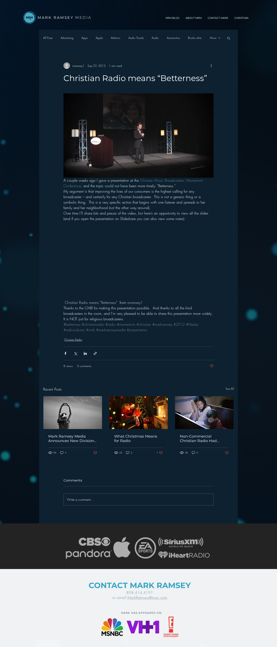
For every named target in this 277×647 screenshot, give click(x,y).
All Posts (48, 38)
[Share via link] (95, 353)
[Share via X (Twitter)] (75, 353)
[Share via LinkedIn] (85, 353)
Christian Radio (73, 340)
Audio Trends (136, 38)
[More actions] (211, 65)
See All (229, 389)
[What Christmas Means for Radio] (138, 412)
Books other (195, 38)
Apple (99, 38)
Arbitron (115, 38)
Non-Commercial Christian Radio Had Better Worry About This (202, 438)
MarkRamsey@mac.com (147, 597)
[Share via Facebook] (65, 353)
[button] (229, 38)
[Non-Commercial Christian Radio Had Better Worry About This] (204, 412)
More (213, 38)
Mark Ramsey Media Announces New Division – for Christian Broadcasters (72, 438)
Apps (85, 38)
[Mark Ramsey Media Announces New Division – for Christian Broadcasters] (72, 412)
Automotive (173, 38)
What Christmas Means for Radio (135, 438)
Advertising (67, 38)
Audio (155, 38)
